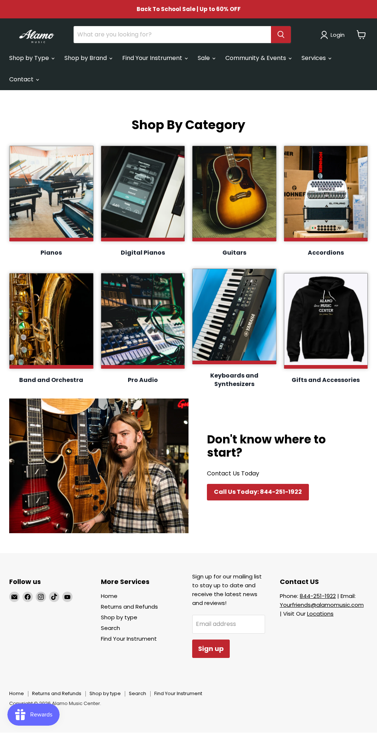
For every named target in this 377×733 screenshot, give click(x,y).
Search (110, 628)
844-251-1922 (318, 596)
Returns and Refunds (129, 606)
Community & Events (256, 58)
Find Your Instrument (153, 58)
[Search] (281, 34)
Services (314, 58)
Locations (320, 613)
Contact (22, 79)
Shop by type (119, 617)
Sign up (211, 648)
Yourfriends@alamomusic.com (322, 605)
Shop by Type (29, 58)
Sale (204, 58)
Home (109, 596)
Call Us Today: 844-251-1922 (258, 492)
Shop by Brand (86, 58)
